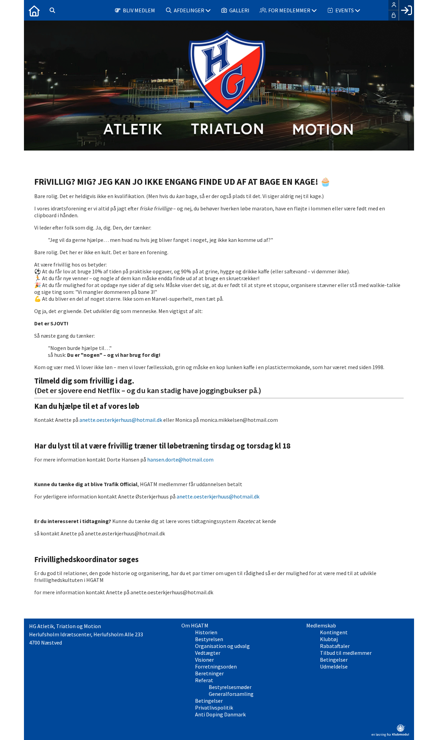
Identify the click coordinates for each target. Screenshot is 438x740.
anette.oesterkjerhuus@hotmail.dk (120, 419)
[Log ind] (406, 10)
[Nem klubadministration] (390, 734)
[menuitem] (34, 10)
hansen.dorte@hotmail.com (180, 459)
